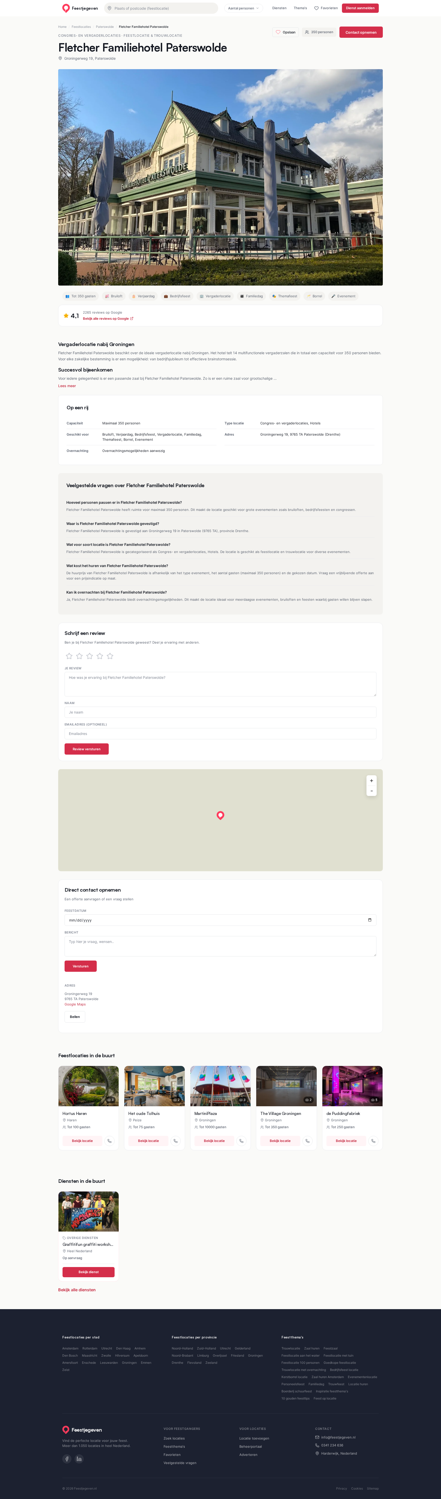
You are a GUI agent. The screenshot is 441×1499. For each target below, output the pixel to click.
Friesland (237, 1355)
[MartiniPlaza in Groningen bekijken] (220, 1086)
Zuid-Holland (206, 1348)
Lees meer (67, 386)
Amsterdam (70, 1348)
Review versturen (87, 749)
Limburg (203, 1355)
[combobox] (161, 8)
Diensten (279, 8)
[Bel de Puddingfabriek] (373, 1141)
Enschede (89, 1363)
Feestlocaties (81, 27)
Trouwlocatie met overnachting (303, 1370)
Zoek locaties (174, 1438)
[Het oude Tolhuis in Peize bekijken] (154, 1086)
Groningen (129, 1363)
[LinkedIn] (79, 1459)
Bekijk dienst (89, 1272)
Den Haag (123, 1348)
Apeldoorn (140, 1355)
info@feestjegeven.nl (338, 1437)
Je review (73, 668)
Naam (70, 703)
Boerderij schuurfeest (296, 1391)
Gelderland (242, 1348)
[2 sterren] (79, 656)
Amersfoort (70, 1363)
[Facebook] (66, 1459)
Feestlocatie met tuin (338, 1355)
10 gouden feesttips (295, 1398)
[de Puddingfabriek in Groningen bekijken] (352, 1086)
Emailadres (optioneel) (86, 724)
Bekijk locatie (82, 1141)
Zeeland (211, 1363)
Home (62, 27)
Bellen (75, 1017)
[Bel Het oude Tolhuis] (175, 1141)
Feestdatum (76, 911)
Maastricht (89, 1355)
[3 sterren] (89, 656)
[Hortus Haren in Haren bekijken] (88, 1086)
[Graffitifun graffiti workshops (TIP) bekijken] (88, 1211)
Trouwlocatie (290, 1348)
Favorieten (172, 1455)
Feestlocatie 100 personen (300, 1363)
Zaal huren (312, 1348)
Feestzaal (331, 1348)
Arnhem (139, 1348)
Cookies (357, 1488)
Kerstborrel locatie (294, 1377)
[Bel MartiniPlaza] (241, 1141)
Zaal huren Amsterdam (328, 1377)
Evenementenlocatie (362, 1377)
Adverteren (248, 1455)
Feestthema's (174, 1446)
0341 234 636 (332, 1445)
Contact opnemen (361, 32)
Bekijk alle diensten (77, 1289)
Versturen (81, 966)
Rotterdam (89, 1348)
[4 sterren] (99, 656)
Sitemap (373, 1488)
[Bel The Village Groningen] (307, 1141)
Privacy (341, 1488)
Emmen (146, 1363)
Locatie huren (358, 1384)
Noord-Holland (182, 1348)
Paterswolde (105, 27)
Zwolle (106, 1355)
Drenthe (177, 1363)
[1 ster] (69, 656)
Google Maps (75, 1004)
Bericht (72, 932)
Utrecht (106, 1348)
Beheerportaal (250, 1446)
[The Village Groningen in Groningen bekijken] (286, 1086)
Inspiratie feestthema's (332, 1391)
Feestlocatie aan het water (300, 1355)
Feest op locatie (325, 1398)
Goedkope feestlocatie (340, 1363)
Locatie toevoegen (254, 1438)
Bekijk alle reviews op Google (106, 318)
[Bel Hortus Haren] (109, 1141)
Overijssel (220, 1355)
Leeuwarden (109, 1363)
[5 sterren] (110, 656)
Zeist (65, 1370)
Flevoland (194, 1363)
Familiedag (316, 1384)
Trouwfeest (336, 1384)
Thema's (300, 8)
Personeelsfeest (292, 1384)
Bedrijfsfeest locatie (344, 1370)
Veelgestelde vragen (180, 1463)
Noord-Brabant (182, 1355)
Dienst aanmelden (360, 8)
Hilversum (122, 1355)
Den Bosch (70, 1355)
